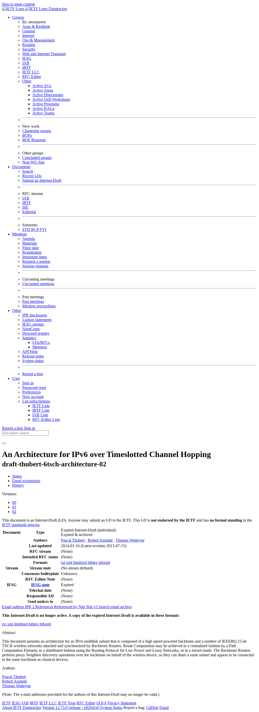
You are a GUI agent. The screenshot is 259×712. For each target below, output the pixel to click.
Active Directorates (47, 95)
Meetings (39, 347)
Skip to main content (18, 4)
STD (26, 229)
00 (14, 502)
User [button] (16, 378)
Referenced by (66, 607)
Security (28, 49)
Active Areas (42, 90)
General (28, 31)
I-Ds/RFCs (41, 342)
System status (33, 361)
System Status (111, 707)
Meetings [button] (19, 234)
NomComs (31, 329)
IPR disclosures (34, 315)
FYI (43, 229)
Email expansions (26, 481)
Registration (31, 252)
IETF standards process (20, 525)
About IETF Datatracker (21, 707)
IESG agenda (33, 324)
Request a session (36, 261)
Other (26, 81)
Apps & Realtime (36, 26)
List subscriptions (36, 401)
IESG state (40, 585)
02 (14, 511)
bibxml (104, 562)
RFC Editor (31, 76)
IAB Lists (40, 415)
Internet (28, 35)
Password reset (34, 387)
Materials (29, 243)
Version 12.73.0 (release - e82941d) (71, 707)
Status (17, 476)
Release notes (33, 356)
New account (33, 396)
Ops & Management (38, 40)
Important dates (34, 257)
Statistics (29, 338)
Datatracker (57, 9)
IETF (6, 703)
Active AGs (41, 86)
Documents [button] (21, 167)
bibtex (93, 562)
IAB (25, 63)
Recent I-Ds (31, 176)
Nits (82, 607)
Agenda (28, 238)
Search (27, 171)
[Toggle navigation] (4, 443)
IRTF (26, 67)
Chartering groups (36, 131)
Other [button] (16, 310)
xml (69, 562)
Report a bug (32, 374)
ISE (25, 207)
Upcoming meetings (38, 284)
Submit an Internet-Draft (41, 180)
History (18, 485)
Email (164, 707)
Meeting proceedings (39, 306)
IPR (30, 607)
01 (14, 507)
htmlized (80, 562)
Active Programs (45, 104)
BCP (35, 229)
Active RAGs (43, 108)
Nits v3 (92, 607)
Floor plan (30, 248)
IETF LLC (31, 72)
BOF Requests (34, 140)
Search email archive (115, 607)
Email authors (13, 607)
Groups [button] (18, 17)
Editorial (29, 212)
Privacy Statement (121, 703)
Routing (28, 45)
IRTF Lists (41, 410)
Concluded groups (37, 157)
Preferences (31, 392)
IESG (26, 58)
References (44, 607)
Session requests (35, 266)
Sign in (28, 383)
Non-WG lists (33, 162)
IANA (101, 703)
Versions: (9, 494)
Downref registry (36, 333)
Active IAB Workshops (51, 99)
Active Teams (43, 113)
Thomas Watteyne (130, 540)
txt (63, 562)
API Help (30, 351)
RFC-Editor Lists (46, 419)
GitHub (152, 707)
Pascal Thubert (73, 540)
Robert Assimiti (100, 540)
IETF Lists (41, 406)
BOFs (27, 135)
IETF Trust (67, 703)
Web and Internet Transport (44, 54)
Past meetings (33, 301)
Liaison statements (37, 320)
